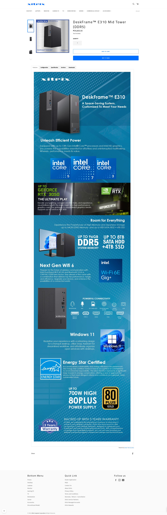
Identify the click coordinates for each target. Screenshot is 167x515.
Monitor (46, 11)
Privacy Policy (69, 491)
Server (81, 11)
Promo (29, 480)
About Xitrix (68, 488)
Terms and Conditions (71, 494)
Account (138, 11)
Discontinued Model (33, 505)
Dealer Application (70, 480)
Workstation (71, 11)
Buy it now (106, 58)
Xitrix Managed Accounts (72, 502)
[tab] (35, 67)
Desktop (29, 11)
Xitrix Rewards (69, 505)
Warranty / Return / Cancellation (75, 497)
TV (63, 11)
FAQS (66, 482)
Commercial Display (93, 11)
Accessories (107, 11)
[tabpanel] (82, 258)
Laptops (38, 11)
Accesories (30, 502)
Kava (133, 447)
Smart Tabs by (128, 447)
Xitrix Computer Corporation (38, 513)
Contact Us (68, 485)
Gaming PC (56, 11)
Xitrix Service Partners (71, 499)
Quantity (75, 38)
